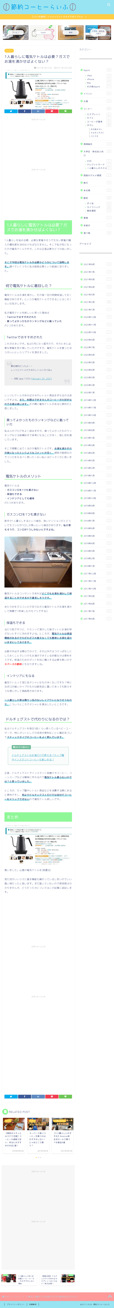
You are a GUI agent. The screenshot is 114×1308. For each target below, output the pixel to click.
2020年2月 (96, 385)
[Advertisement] (38, 143)
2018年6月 (96, 528)
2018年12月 (96, 483)
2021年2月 (97, 302)
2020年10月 (96, 332)
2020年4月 (96, 369)
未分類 (96, 190)
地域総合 (96, 144)
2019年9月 (96, 422)
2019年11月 (96, 407)
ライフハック (98, 207)
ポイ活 (98, 203)
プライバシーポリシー (16, 1304)
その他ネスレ (96, 129)
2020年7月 (96, 347)
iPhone (98, 79)
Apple (97, 70)
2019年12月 (96, 400)
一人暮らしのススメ (98, 168)
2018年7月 (96, 520)
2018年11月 (96, 490)
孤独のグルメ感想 (96, 175)
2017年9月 (96, 596)
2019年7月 (96, 437)
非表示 (96, 225)
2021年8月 (96, 264)
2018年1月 (96, 566)
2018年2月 (96, 558)
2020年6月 (96, 354)
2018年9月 (96, 505)
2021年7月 (96, 272)
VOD (98, 160)
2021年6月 (96, 279)
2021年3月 (96, 294)
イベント (96, 93)
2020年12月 (96, 317)
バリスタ (94, 136)
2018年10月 (97, 498)
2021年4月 (96, 287)
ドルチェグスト (97, 132)
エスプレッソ (98, 114)
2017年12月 (96, 573)
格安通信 (98, 210)
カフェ (98, 117)
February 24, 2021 (41, 378)
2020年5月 (96, 362)
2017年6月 (96, 618)
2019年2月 (96, 468)
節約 (97, 198)
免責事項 (32, 1304)
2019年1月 (96, 475)
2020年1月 (96, 392)
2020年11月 (96, 324)
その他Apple (98, 86)
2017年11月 (96, 581)
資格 (96, 217)
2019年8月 (96, 430)
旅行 (96, 182)
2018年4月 (96, 543)
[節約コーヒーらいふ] (39, 10)
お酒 (96, 101)
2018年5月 (96, 535)
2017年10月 (97, 588)
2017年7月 (96, 611)
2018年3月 (96, 551)
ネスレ (98, 125)
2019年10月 (96, 415)
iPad (98, 75)
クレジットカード (98, 164)
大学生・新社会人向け (97, 153)
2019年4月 (96, 452)
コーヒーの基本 (98, 121)
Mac (98, 82)
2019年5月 (96, 445)
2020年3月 (96, 377)
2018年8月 (96, 513)
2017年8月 (96, 603)
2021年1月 (96, 309)
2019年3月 (96, 460)
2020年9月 (96, 339)
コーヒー (9, 50)
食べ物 (97, 233)
